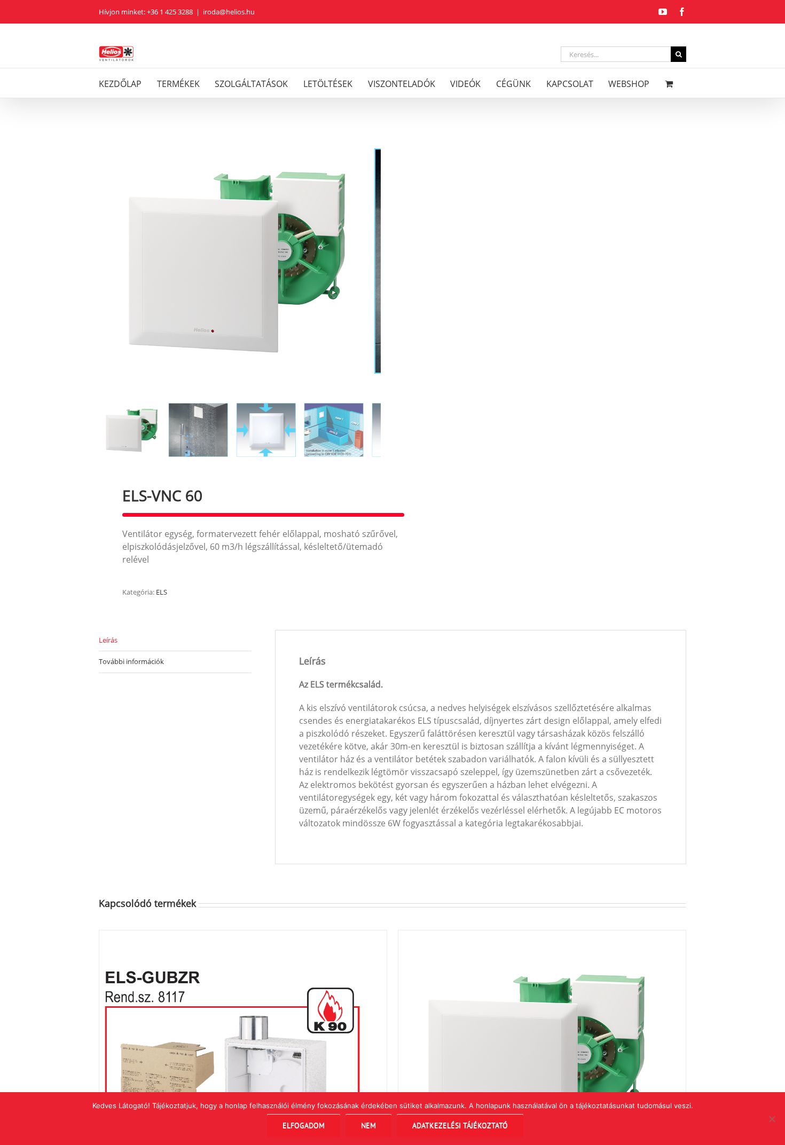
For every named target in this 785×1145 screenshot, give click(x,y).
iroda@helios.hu (229, 12)
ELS (161, 592)
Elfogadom (303, 1125)
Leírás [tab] (108, 640)
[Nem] (771, 1119)
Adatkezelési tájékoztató (460, 1125)
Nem (368, 1125)
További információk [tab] (131, 661)
